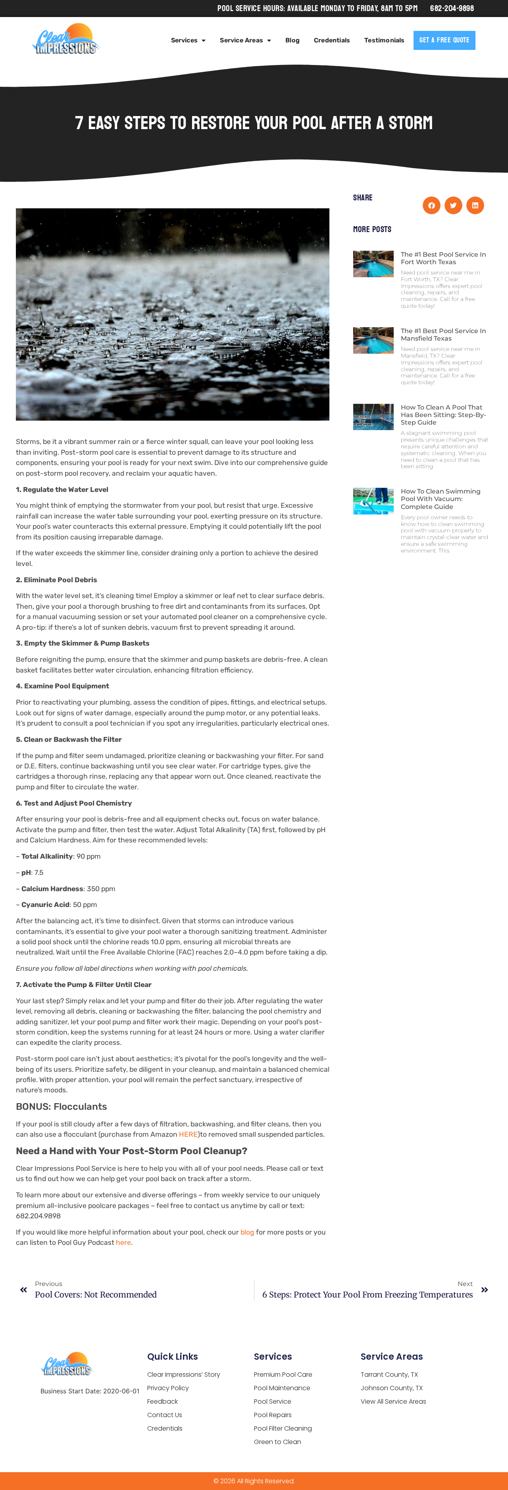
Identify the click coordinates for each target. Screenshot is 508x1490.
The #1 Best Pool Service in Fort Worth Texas (443, 258)
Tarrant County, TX (389, 1374)
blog (247, 1232)
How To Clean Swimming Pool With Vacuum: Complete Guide (441, 499)
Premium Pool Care (283, 1374)
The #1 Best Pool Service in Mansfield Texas (443, 334)
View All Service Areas (393, 1401)
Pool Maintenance (282, 1388)
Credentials (332, 40)
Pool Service (272, 1401)
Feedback (162, 1401)
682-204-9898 (452, 8)
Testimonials (384, 40)
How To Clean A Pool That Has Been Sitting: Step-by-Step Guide (443, 415)
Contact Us (164, 1415)
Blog (292, 40)
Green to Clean (277, 1441)
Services (184, 40)
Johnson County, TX (392, 1388)
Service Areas (241, 40)
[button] (432, 205)
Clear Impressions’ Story (183, 1374)
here (123, 1242)
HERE (188, 1134)
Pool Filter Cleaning (283, 1428)
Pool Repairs (273, 1415)
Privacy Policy (168, 1388)
